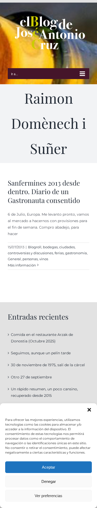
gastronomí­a (76, 253)
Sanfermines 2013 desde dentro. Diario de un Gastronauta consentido (44, 191)
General (14, 259)
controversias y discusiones (30, 253)
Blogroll (34, 247)
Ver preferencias (48, 495)
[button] (89, 409)
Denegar (48, 481)
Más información (22, 265)
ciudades (67, 247)
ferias (59, 253)
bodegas (50, 247)
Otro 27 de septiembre (31, 377)
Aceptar (48, 467)
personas (30, 259)
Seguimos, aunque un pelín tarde (41, 353)
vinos (43, 259)
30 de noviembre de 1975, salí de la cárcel (48, 365)
